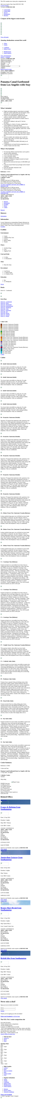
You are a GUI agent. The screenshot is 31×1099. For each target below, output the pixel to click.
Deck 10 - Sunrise (5, 314)
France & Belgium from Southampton (10, 808)
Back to (6, 69)
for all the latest (10, 1016)
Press (5, 1041)
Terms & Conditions (9, 1092)
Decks (5, 206)
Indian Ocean (7, 49)
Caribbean (6, 47)
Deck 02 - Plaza (5, 303)
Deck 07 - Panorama (6, 310)
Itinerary (6, 201)
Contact (6, 1068)
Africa (5, 43)
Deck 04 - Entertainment (7, 306)
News (5, 1039)
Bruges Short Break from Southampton (11, 909)
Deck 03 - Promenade (6, 304)
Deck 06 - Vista (5, 309)
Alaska (5, 44)
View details (4, 849)
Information (7, 203)
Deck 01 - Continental (6, 301)
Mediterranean (7, 51)
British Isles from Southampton (13, 958)
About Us (6, 1038)
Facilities (6, 204)
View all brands (5, 37)
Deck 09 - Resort (5, 313)
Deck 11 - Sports (5, 316)
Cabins (5, 207)
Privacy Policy (7, 1090)
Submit (2, 1011)
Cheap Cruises (7, 1073)
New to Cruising (8, 1070)
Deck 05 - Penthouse (6, 307)
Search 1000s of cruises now (8, 1034)
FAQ (5, 1075)
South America (7, 53)
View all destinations (6, 55)
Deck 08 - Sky (4, 311)
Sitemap (6, 1089)
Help (5, 1072)
